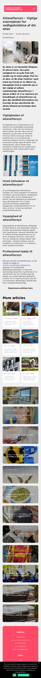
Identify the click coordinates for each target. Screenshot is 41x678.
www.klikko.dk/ (22, 649)
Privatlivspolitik (23, 675)
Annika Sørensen (22, 34)
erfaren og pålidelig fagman (15, 265)
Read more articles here (20, 288)
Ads (20, 660)
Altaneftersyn (8, 37)
